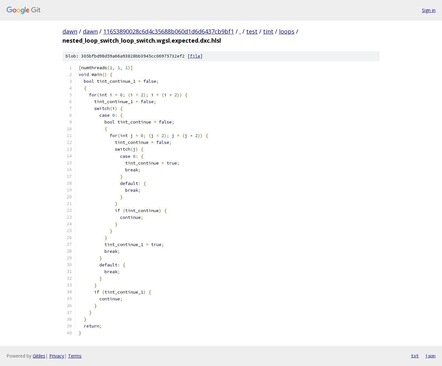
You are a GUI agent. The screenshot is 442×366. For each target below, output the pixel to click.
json (430, 356)
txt (415, 356)
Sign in (429, 10)
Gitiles (39, 356)
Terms (75, 356)
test (252, 31)
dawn (69, 31)
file (195, 56)
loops (286, 31)
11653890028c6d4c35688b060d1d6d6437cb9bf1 (168, 31)
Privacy (56, 356)
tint (268, 31)
